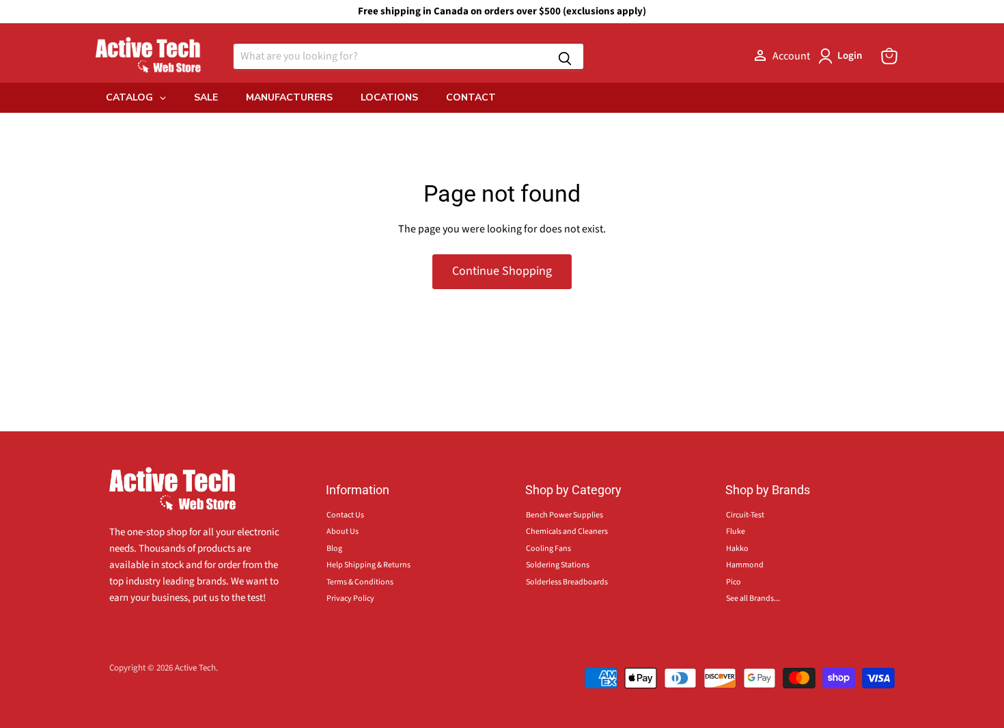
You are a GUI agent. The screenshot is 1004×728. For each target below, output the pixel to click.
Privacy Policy (350, 598)
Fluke (735, 531)
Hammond (745, 565)
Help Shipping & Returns (368, 565)
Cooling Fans (548, 548)
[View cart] (889, 56)
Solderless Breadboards (567, 582)
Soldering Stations (557, 565)
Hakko (737, 548)
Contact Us (345, 515)
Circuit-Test (745, 515)
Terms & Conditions (359, 582)
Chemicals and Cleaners (567, 531)
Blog (334, 548)
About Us (342, 531)
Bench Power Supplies (564, 515)
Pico (733, 582)
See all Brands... (753, 598)
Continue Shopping (502, 271)
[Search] (564, 56)
